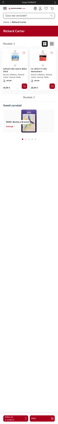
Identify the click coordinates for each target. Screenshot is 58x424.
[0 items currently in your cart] (52, 8)
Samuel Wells (15, 77)
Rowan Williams (10, 74)
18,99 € (34, 88)
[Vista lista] (52, 44)
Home (6, 22)
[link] (35, 8)
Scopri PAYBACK (29, 2)
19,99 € (6, 88)
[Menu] (5, 8)
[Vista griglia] (45, 44)
